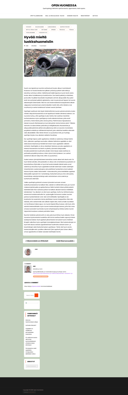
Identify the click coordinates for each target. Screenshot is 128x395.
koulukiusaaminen (39, 27)
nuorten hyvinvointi (65, 27)
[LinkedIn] (104, 389)
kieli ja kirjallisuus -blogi (54, 16)
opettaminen (44, 29)
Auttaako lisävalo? (31, 325)
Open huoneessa (64, 5)
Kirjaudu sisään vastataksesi (40, 276)
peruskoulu (62, 29)
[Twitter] (101, 389)
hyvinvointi (28, 27)
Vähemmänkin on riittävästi (37, 241)
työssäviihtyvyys (43, 32)
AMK (27, 46)
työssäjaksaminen (30, 32)
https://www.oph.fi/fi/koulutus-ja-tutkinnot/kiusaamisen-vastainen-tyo (53, 273)
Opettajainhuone (36, 16)
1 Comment (43, 46)
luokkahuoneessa (52, 27)
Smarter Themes (31, 392)
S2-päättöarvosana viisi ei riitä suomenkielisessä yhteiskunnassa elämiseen (31, 341)
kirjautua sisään (36, 286)
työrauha (71, 29)
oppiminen (53, 29)
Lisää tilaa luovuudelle (64, 241)
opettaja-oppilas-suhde (31, 29)
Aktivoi (95, 16)
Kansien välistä (72, 16)
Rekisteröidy (85, 16)
